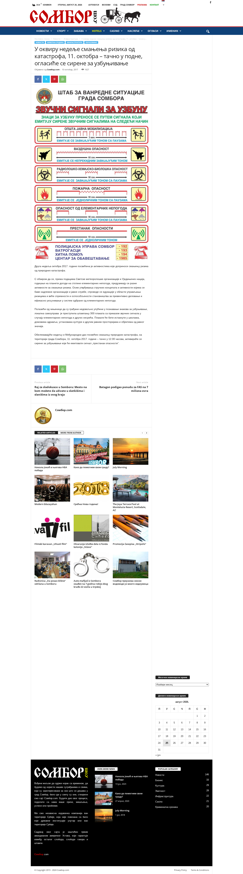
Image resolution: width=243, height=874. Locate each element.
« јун (157, 755)
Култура (159, 785)
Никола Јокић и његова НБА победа (51, 469)
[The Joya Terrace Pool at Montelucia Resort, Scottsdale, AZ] (130, 488)
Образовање (91, 42)
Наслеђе (133, 31)
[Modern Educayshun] (52, 488)
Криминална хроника (166, 807)
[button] (208, 32)
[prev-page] (142, 433)
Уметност (160, 791)
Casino (114, 31)
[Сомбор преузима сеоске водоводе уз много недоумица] (130, 565)
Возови (106, 4)
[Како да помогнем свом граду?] (91, 451)
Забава (79, 31)
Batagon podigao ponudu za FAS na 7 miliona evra (123, 389)
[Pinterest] (54, 79)
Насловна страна (42, 39)
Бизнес (159, 780)
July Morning (120, 467)
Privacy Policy (180, 870)
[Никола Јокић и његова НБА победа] (52, 451)
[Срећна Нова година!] (91, 488)
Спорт (61, 31)
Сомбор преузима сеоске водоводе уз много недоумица (130, 582)
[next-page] (146, 433)
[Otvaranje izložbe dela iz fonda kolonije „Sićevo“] (91, 528)
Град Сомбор (127, 4)
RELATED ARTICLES (46, 432)
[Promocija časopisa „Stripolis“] (130, 528)
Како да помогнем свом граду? (91, 467)
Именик (172, 31)
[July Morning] (130, 451)
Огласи (153, 31)
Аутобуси (93, 4)
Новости (42, 31)
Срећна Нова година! (86, 504)
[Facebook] (210, 2)
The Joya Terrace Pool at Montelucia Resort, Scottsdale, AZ (129, 507)
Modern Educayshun (46, 504)
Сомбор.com (53, 69)
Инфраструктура (71, 39)
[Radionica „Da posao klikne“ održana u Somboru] (52, 565)
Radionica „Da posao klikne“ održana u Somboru (50, 582)
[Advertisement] (195, 17)
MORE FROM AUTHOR (70, 432)
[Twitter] (46, 79)
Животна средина (55, 42)
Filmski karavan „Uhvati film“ (51, 544)
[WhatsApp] (62, 79)
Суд (115, 4)
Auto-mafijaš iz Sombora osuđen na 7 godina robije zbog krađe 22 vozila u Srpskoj (91, 583)
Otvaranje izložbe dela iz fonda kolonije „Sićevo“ (91, 545)
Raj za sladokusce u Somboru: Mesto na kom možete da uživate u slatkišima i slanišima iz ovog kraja (61, 390)
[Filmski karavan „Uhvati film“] (52, 528)
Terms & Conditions (200, 870)
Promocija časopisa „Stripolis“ (129, 544)
